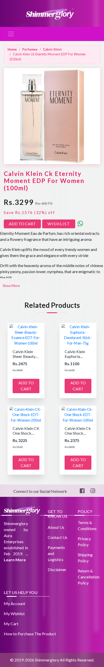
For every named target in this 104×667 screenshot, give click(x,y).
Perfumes (30, 49)
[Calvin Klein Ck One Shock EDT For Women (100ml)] (78, 414)
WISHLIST (58, 223)
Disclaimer (57, 569)
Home (12, 49)
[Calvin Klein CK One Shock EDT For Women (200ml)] (26, 414)
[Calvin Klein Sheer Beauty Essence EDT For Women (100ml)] (26, 334)
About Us (56, 527)
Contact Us (57, 537)
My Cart (11, 623)
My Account (14, 603)
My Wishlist (14, 613)
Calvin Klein (52, 49)
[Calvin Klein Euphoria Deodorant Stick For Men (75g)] (78, 334)
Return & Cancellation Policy (88, 576)
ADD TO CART (22, 223)
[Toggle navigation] (11, 34)
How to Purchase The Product (30, 633)
